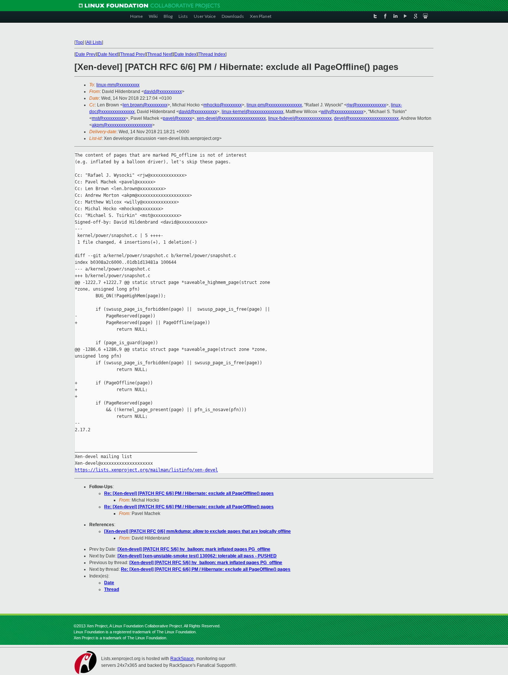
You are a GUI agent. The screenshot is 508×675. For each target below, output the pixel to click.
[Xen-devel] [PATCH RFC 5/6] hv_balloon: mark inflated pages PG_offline (194, 549)
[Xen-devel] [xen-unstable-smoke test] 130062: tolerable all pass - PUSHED (197, 556)
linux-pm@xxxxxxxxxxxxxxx (274, 105)
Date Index (185, 54)
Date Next (108, 54)
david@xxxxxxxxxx (163, 91)
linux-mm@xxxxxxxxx (117, 84)
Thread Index (212, 54)
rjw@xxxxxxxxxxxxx (366, 105)
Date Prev (85, 54)
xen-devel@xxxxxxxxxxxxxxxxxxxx (231, 118)
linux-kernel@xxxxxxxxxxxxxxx (252, 111)
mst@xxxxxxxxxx (109, 118)
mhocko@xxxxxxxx (222, 105)
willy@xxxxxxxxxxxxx (342, 111)
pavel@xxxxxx (177, 118)
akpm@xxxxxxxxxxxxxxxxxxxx (122, 125)
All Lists (94, 42)
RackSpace (182, 658)
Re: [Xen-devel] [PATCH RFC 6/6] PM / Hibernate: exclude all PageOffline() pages (189, 493)
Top (79, 42)
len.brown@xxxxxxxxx (145, 105)
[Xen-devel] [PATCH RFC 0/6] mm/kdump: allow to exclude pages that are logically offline (197, 531)
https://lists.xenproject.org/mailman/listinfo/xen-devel (146, 470)
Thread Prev (132, 54)
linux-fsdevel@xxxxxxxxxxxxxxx (300, 118)
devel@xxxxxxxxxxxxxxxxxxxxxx (366, 118)
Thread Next (159, 54)
